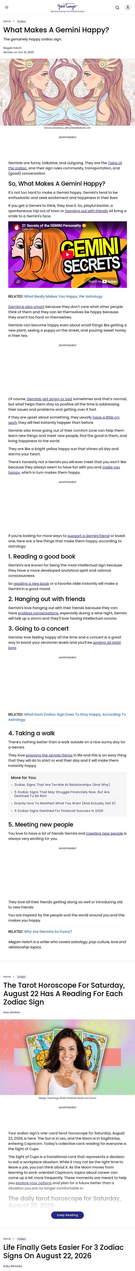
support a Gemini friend (89, 535)
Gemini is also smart (26, 306)
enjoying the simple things (49, 755)
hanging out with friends (86, 210)
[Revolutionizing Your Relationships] (67, 6)
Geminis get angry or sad (49, 398)
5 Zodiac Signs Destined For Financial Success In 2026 (58, 811)
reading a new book (31, 583)
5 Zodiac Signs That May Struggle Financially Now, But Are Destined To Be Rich (62, 794)
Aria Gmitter (11, 1012)
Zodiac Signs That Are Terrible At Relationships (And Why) (62, 785)
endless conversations (38, 613)
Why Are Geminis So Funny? (48, 931)
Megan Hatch (12, 48)
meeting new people (104, 833)
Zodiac (21, 21)
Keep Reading (67, 1215)
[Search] (117, 7)
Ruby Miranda (12, 1266)
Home (7, 21)
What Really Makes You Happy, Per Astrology (63, 296)
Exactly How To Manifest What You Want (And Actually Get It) (65, 803)
